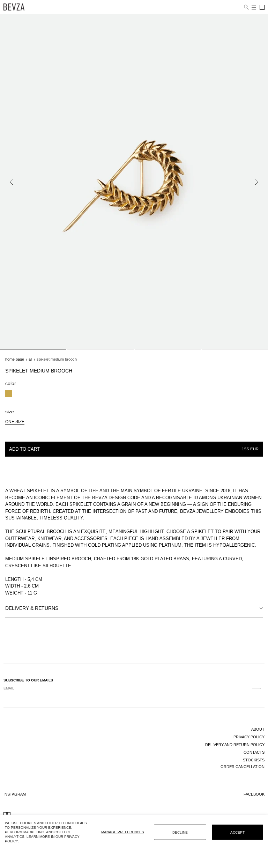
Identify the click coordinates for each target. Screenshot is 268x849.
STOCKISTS (254, 760)
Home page (14, 359)
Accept (237, 832)
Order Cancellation (243, 767)
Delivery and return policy (235, 745)
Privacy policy (249, 737)
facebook (254, 794)
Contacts (254, 752)
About (258, 729)
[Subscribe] (257, 688)
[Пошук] (246, 7)
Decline (180, 832)
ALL (30, 359)
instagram (14, 794)
